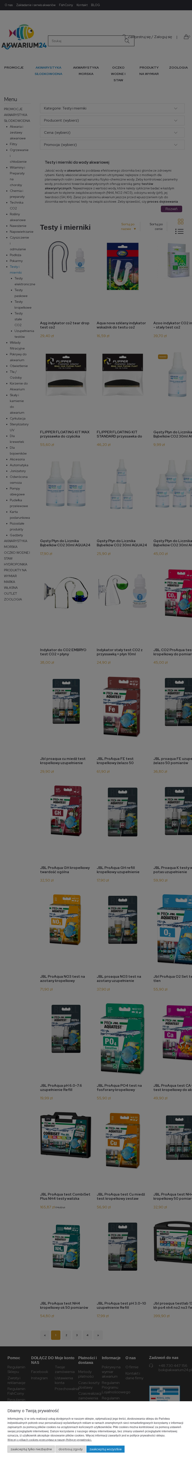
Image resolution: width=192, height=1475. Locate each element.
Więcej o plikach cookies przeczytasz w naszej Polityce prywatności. (49, 1440)
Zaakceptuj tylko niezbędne (31, 1449)
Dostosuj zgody (71, 1449)
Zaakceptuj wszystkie (105, 1449)
